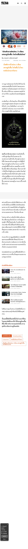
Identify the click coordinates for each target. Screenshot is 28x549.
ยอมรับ (4, 536)
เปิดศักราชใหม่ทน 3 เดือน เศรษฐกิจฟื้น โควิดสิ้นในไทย (13, 343)
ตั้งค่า (4, 539)
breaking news (17, 336)
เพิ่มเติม (5, 533)
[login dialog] (25, 3)
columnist (6, 339)
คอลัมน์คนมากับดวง (16, 339)
